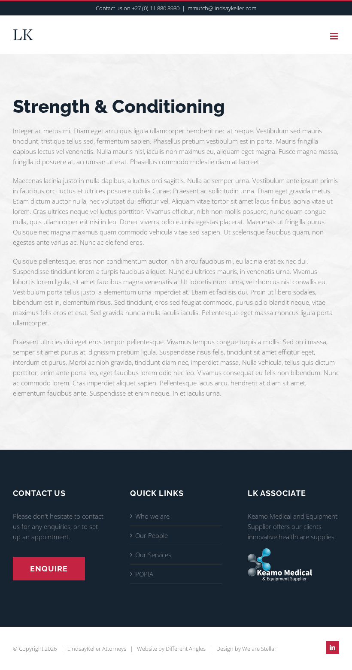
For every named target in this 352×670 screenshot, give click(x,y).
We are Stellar (259, 648)
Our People (151, 535)
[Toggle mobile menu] (334, 36)
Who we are (152, 516)
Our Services (153, 554)
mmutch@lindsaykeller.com (222, 8)
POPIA (144, 574)
